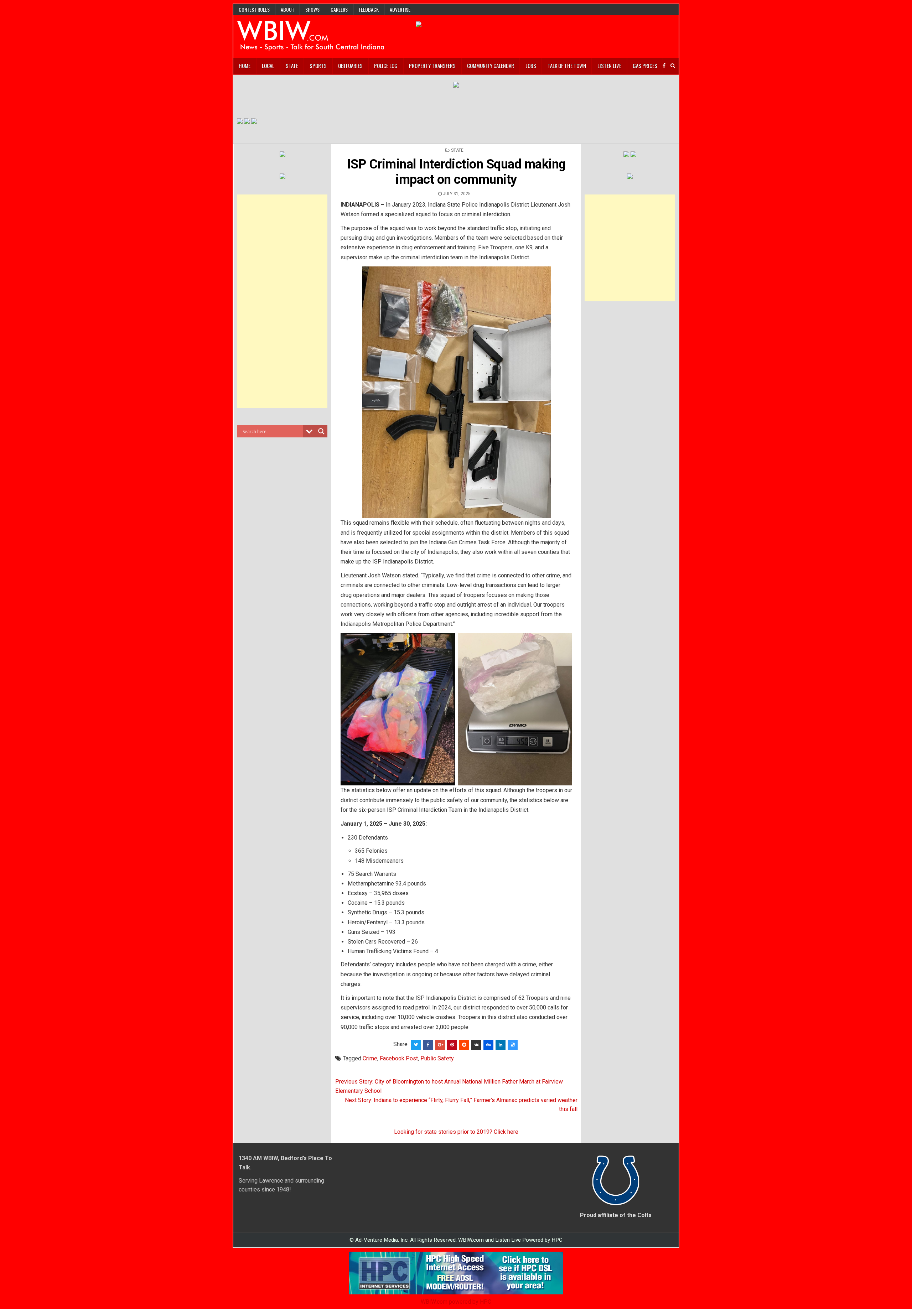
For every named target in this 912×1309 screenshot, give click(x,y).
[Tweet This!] (416, 1045)
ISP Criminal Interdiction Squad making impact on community (456, 172)
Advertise (400, 9)
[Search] (672, 66)
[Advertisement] (282, 301)
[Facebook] (664, 66)
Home (244, 65)
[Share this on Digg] (488, 1045)
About (287, 9)
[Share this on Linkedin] (501, 1045)
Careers (339, 9)
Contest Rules (254, 9)
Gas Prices (645, 65)
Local (268, 65)
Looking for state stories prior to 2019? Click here (456, 1131)
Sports (318, 65)
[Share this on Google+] (440, 1045)
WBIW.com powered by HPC (456, 1301)
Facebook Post (399, 1058)
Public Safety (437, 1058)
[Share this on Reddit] (464, 1045)
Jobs (530, 65)
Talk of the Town (567, 65)
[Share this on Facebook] (428, 1045)
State (292, 65)
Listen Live (609, 65)
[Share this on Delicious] (513, 1045)
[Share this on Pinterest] (452, 1045)
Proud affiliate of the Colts (616, 1215)
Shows (312, 9)
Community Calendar (490, 65)
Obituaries (350, 65)
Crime (370, 1058)
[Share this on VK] (476, 1045)
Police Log (386, 65)
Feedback (369, 9)
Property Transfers (432, 65)
